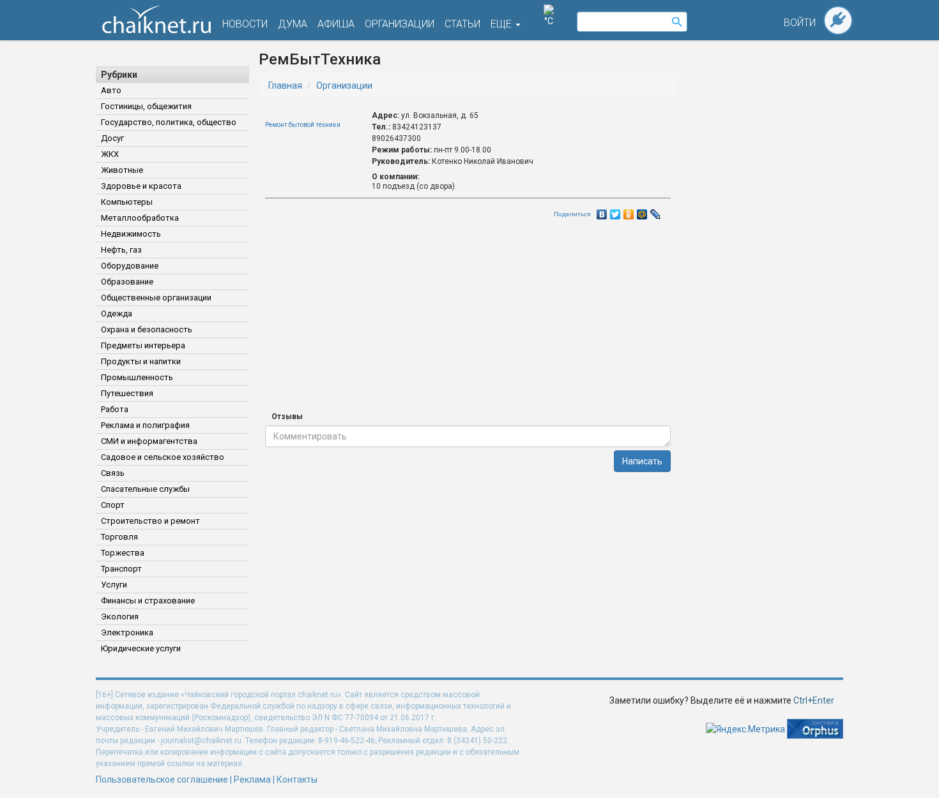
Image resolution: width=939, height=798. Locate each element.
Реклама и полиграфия (145, 425)
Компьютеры (127, 202)
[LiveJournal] (655, 211)
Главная (285, 85)
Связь (113, 473)
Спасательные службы (145, 489)
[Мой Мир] (642, 211)
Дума (292, 24)
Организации (344, 85)
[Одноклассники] (629, 211)
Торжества (122, 553)
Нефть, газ (121, 250)
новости (245, 24)
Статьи (462, 24)
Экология (120, 616)
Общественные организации (156, 297)
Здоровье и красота (141, 186)
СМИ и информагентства (149, 441)
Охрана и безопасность (146, 329)
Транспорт (121, 568)
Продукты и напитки (141, 361)
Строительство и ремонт (150, 521)
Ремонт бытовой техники (302, 124)
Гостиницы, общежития (146, 106)
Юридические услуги (141, 648)
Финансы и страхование (148, 600)
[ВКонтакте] (602, 211)
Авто (111, 90)
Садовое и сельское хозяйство (162, 457)
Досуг (112, 138)
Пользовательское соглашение (162, 779)
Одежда (116, 313)
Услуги (114, 584)
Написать (642, 461)
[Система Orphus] (815, 728)
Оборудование (129, 265)
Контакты (297, 779)
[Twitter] (615, 211)
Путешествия (127, 393)
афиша (336, 24)
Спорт (113, 505)
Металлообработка (140, 218)
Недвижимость (131, 234)
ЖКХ (110, 154)
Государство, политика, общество (168, 122)
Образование (127, 281)
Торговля (119, 537)
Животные (122, 170)
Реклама (252, 779)
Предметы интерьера (143, 345)
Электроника (127, 632)
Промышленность (137, 377)
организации (399, 24)
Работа (114, 409)
